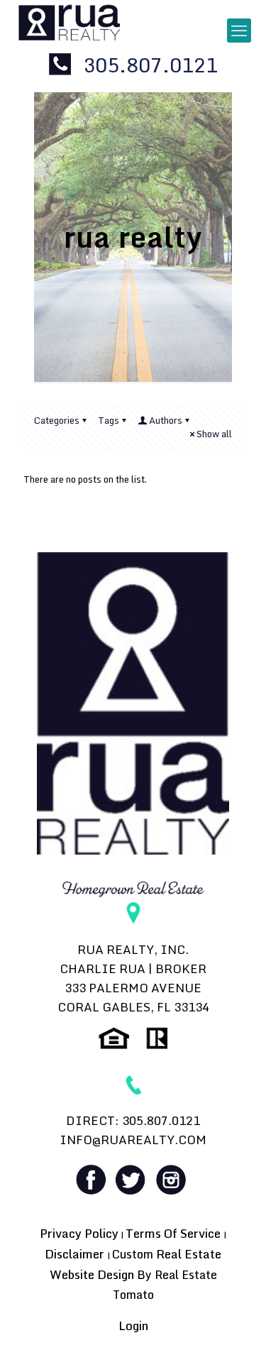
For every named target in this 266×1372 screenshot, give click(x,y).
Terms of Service (174, 1233)
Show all (214, 433)
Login (133, 1325)
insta (171, 1180)
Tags (108, 420)
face (93, 1180)
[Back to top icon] (237, 1343)
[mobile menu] (239, 30)
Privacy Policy (79, 1233)
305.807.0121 (148, 64)
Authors (165, 420)
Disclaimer (76, 1253)
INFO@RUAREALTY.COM (133, 1139)
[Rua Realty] (69, 21)
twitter (132, 1180)
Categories (56, 420)
